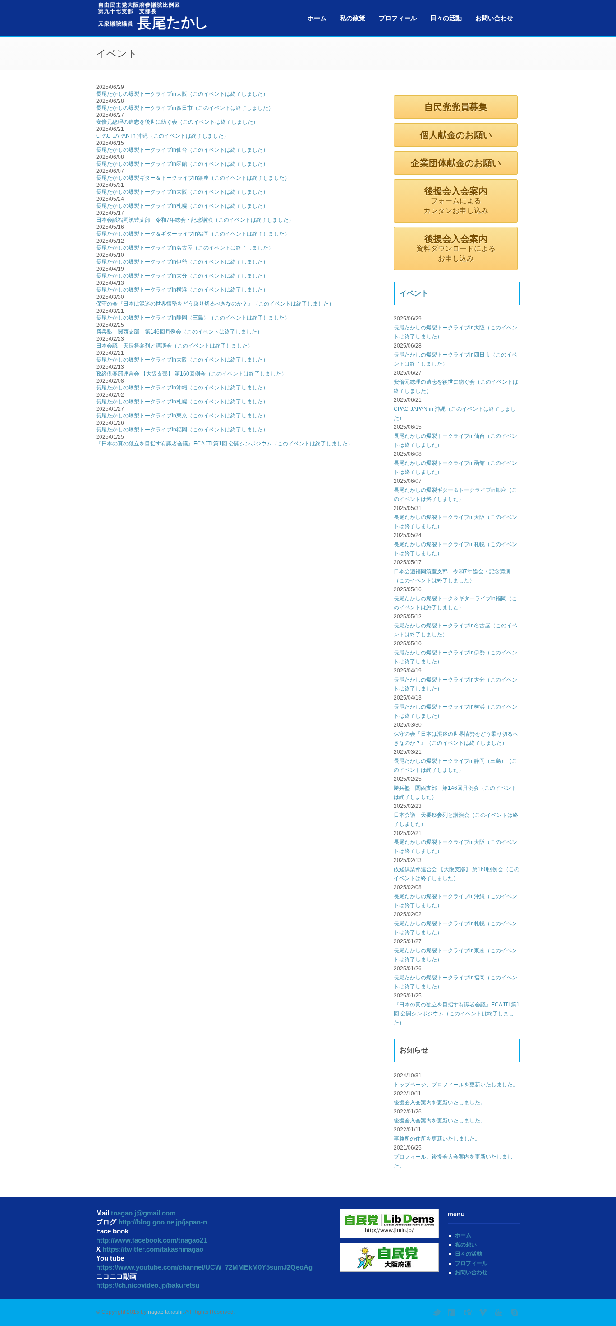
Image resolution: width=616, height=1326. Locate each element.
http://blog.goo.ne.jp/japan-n (162, 1222)
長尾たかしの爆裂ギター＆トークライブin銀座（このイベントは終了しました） (193, 178)
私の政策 (352, 18)
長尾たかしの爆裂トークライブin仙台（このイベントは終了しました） (182, 150)
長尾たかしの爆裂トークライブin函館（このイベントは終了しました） (182, 164)
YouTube (499, 1312)
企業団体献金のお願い (456, 163)
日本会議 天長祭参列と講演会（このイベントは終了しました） (174, 346)
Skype (515, 1312)
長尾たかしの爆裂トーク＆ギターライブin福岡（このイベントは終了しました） (193, 234)
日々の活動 (446, 18)
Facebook (452, 1312)
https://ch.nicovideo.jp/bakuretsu (147, 1285)
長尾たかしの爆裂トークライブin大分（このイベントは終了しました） (182, 276)
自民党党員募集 (455, 107)
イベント (414, 293)
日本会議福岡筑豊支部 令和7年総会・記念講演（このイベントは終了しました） (195, 220)
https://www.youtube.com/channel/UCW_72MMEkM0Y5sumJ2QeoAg (204, 1267)
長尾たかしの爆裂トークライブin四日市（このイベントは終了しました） (185, 108)
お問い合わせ (494, 18)
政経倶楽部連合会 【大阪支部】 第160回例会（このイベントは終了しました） (191, 374)
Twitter (436, 1312)
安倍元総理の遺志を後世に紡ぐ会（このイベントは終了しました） (177, 122)
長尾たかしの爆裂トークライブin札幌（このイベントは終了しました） (182, 206)
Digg (468, 1312)
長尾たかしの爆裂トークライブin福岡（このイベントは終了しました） (182, 430)
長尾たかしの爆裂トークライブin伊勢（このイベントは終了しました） (182, 262)
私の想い (466, 1245)
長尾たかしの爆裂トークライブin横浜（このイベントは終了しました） (182, 290)
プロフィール (398, 18)
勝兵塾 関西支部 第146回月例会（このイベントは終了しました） (179, 332)
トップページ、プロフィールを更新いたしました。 (456, 1084)
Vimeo (483, 1312)
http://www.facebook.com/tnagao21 (151, 1240)
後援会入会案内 (455, 200)
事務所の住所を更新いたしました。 (437, 1139)
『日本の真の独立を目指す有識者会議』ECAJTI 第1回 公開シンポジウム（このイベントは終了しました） (224, 443)
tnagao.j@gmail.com (143, 1213)
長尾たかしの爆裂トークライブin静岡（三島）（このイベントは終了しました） (193, 318)
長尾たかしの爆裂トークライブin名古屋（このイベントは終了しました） (185, 248)
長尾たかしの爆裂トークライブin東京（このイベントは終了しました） (182, 416)
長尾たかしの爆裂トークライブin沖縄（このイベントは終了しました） (182, 388)
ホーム (317, 18)
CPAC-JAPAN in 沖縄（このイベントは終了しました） (162, 136)
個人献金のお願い (456, 135)
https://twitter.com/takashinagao (152, 1249)
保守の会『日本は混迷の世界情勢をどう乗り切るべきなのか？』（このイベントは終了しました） (215, 304)
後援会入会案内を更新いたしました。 (440, 1102)
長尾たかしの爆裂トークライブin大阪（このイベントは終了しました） (182, 94)
